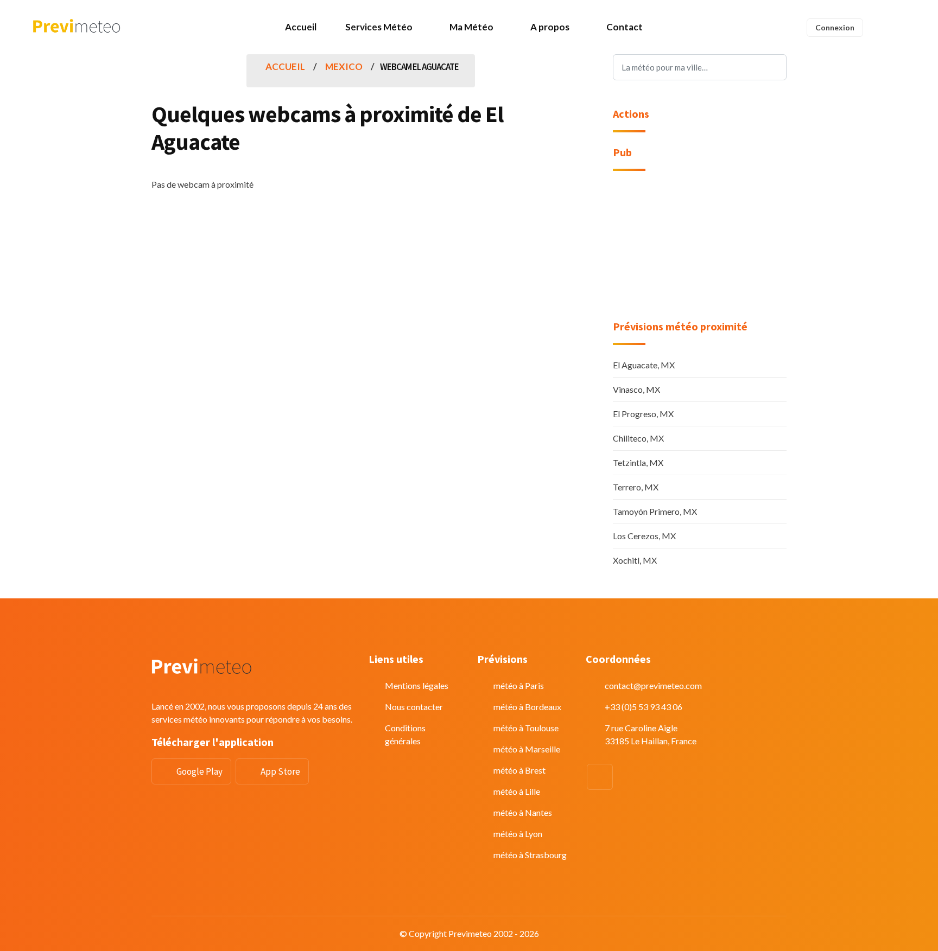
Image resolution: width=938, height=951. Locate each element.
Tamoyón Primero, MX (655, 511)
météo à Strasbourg (530, 855)
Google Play (199, 771)
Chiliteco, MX (638, 438)
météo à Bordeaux (527, 706)
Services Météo (379, 27)
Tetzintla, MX (638, 462)
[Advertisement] (700, 252)
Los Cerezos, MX (644, 536)
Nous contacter (414, 706)
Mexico (344, 66)
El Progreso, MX (643, 414)
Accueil (300, 27)
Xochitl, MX (635, 560)
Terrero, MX (635, 487)
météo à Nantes (522, 812)
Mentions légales (416, 685)
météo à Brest (519, 770)
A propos (549, 27)
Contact (624, 27)
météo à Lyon (517, 833)
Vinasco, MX (636, 389)
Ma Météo (471, 27)
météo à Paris (518, 685)
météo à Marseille (526, 749)
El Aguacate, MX (644, 365)
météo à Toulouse (526, 728)
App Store (280, 771)
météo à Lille (516, 791)
